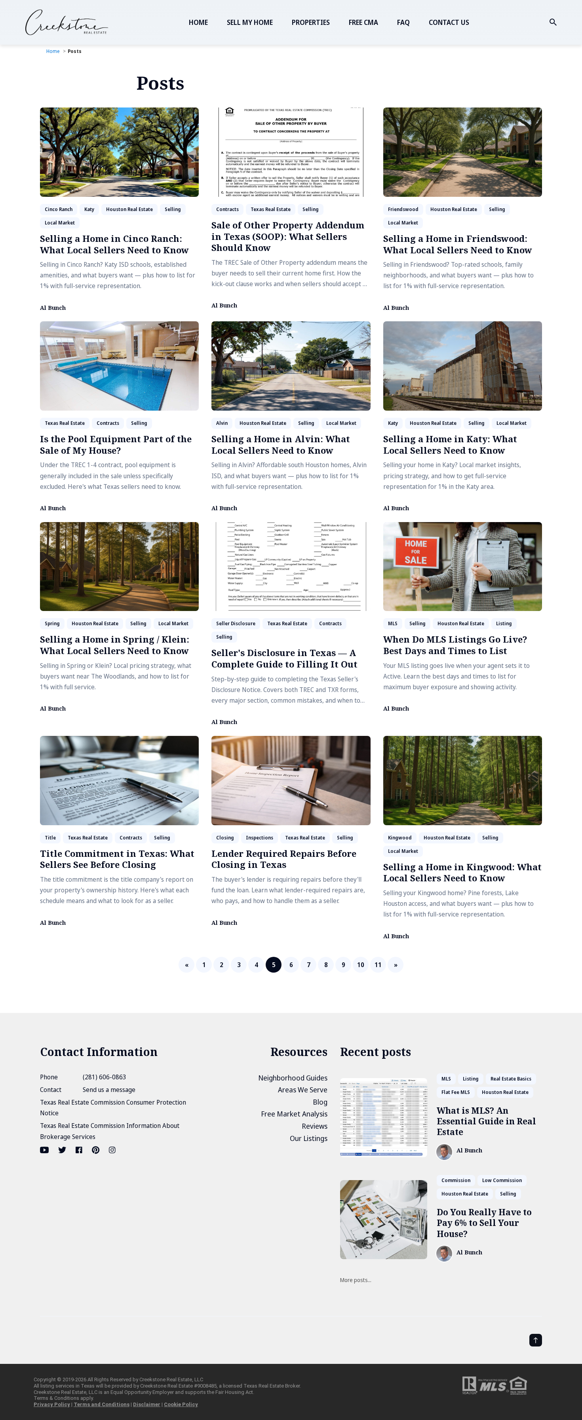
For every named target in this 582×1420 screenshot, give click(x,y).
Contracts (227, 209)
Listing (504, 623)
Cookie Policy (181, 1404)
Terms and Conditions (101, 1404)
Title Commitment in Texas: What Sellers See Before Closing (117, 859)
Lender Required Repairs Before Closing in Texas (283, 859)
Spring (52, 623)
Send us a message (109, 1089)
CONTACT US (449, 22)
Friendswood (403, 209)
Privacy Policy (52, 1404)
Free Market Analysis (294, 1113)
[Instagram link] (112, 1150)
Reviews (314, 1126)
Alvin (222, 423)
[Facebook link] (79, 1150)
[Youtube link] (45, 1150)
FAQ (403, 22)
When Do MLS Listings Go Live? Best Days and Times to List (455, 644)
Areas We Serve (302, 1089)
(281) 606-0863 (104, 1077)
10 (360, 964)
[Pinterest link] (95, 1150)
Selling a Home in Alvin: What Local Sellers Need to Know (280, 444)
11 (378, 964)
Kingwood (400, 837)
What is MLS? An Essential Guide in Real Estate (486, 1121)
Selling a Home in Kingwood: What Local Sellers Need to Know (462, 872)
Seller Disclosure (235, 623)
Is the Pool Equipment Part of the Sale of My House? (116, 444)
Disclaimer (146, 1404)
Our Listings (308, 1138)
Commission (455, 1180)
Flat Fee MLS (455, 1092)
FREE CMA (363, 22)
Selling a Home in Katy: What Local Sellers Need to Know (450, 444)
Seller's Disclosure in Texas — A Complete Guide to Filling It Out (284, 658)
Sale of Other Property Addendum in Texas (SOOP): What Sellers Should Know (287, 236)
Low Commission (502, 1180)
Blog (320, 1102)
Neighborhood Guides (292, 1077)
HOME (198, 22)
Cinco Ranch (58, 209)
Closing (225, 837)
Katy (89, 209)
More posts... (355, 1280)
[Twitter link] (62, 1150)
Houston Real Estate (129, 209)
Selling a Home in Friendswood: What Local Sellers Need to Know (457, 244)
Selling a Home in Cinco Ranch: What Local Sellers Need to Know (114, 244)
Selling (173, 209)
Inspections (259, 837)
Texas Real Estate (271, 209)
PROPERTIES (311, 22)
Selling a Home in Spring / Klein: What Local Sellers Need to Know (114, 644)
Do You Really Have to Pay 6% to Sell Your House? (484, 1223)
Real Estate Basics (511, 1078)
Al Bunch (53, 308)
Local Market (60, 222)
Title (50, 837)
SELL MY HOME (250, 22)
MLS (393, 623)
